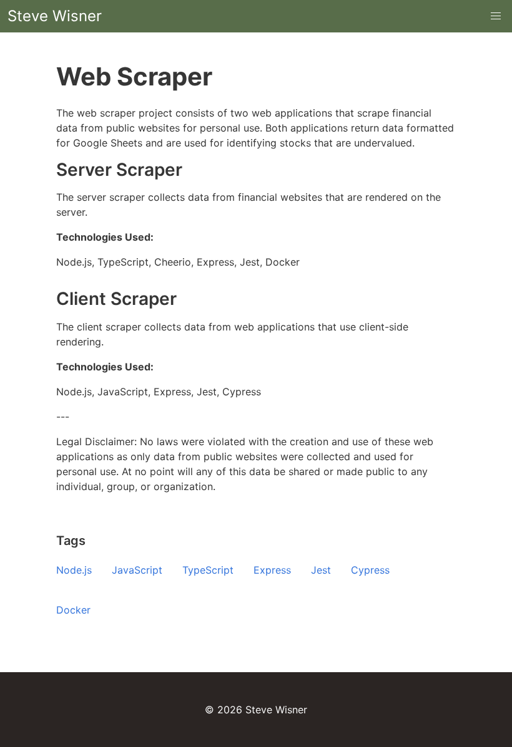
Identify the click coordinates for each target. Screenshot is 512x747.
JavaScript (137, 570)
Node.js (74, 570)
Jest (321, 570)
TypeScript (208, 570)
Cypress (370, 570)
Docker (73, 610)
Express (272, 570)
